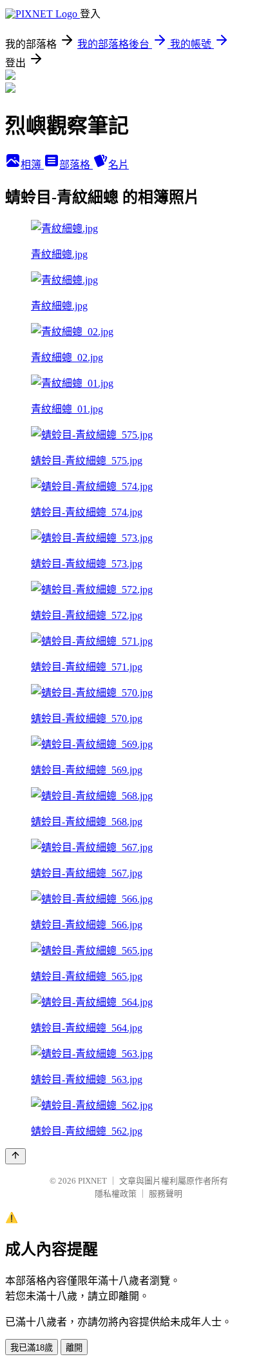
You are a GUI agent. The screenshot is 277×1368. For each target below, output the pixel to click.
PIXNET (92, 1181)
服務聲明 (165, 1193)
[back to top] (15, 1156)
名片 (118, 164)
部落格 (76, 164)
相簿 (32, 164)
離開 (74, 1348)
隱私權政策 (116, 1193)
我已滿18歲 (31, 1348)
